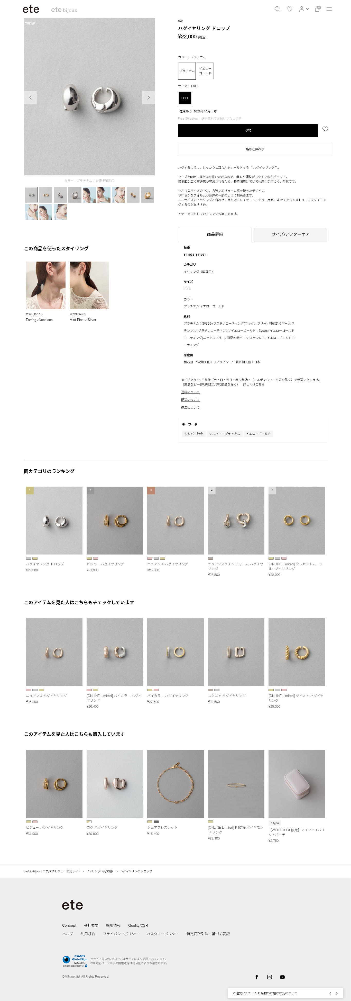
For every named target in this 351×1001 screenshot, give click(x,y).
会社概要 (91, 925)
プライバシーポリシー (121, 934)
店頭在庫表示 (255, 149)
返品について (190, 407)
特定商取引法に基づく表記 (208, 934)
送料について (190, 392)
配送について (190, 400)
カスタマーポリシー (162, 934)
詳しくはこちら (254, 384)
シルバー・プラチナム (224, 434)
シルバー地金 (193, 434)
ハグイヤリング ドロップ (136, 871)
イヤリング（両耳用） (199, 272)
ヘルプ (67, 934)
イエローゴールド (258, 434)
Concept (69, 925)
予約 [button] (248, 130)
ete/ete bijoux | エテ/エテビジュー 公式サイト (52, 871)
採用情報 (113, 925)
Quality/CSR (138, 925)
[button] (303, 9)
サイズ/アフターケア (291, 234)
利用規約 (88, 934)
